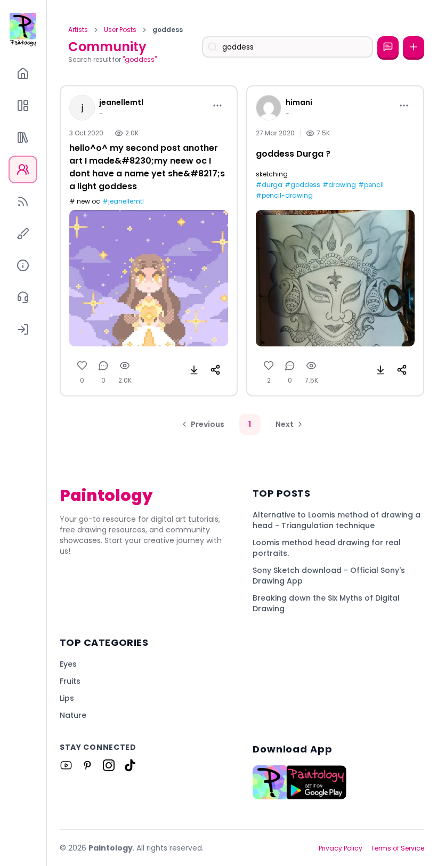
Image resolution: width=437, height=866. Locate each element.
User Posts (120, 30)
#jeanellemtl (123, 201)
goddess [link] (167, 30)
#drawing (339, 185)
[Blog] (23, 201)
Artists (78, 30)
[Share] (215, 370)
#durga (269, 185)
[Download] (194, 370)
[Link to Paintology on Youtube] (66, 765)
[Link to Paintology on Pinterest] (87, 765)
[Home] (23, 73)
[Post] (413, 47)
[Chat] (388, 47)
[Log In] (23, 329)
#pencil (371, 185)
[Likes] (82, 365)
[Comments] (103, 365)
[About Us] (23, 265)
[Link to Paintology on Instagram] (108, 765)
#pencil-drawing (284, 195)
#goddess (302, 185)
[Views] (124, 365)
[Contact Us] (23, 297)
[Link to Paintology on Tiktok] (130, 765)
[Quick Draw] (23, 233)
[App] (23, 105)
